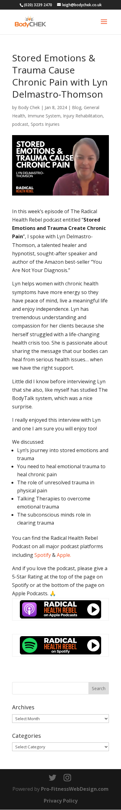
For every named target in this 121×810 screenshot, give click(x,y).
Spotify (42, 555)
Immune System (44, 116)
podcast (20, 124)
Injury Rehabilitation (83, 116)
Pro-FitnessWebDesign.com (75, 789)
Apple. (64, 555)
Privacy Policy (61, 800)
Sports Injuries (45, 124)
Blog (76, 107)
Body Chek (29, 107)
